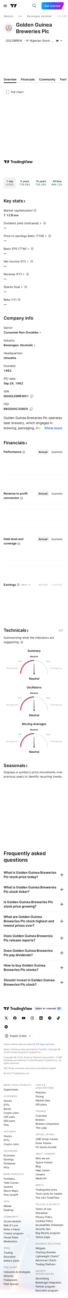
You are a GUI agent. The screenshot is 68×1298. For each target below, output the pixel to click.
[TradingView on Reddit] (6, 1026)
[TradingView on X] (6, 1018)
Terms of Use (43, 1208)
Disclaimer (42, 1212)
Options (8, 1186)
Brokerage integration (48, 1282)
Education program (47, 1290)
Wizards (8, 1275)
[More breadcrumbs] (20, 16)
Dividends (9, 1163)
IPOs (6, 1167)
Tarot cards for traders (49, 1193)
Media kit (41, 1178)
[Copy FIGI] (31, 409)
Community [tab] (47, 79)
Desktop (9, 1210)
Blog (38, 1166)
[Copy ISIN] (31, 396)
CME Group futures (47, 1139)
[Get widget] (60, 630)
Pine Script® (11, 1194)
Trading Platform (45, 1264)
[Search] (34, 5)
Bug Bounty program (48, 1232)
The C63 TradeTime (47, 1197)
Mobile (7, 1206)
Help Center (43, 1170)
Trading (8, 1252)
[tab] (43, 452)
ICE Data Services (45, 1044)
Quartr (53, 1068)
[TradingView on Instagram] (32, 1018)
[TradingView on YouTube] (23, 1018)
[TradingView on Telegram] (49, 1018)
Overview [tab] (10, 79)
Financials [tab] (28, 79)
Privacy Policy (44, 1216)
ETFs (6, 1104)
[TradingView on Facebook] (14, 1018)
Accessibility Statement (49, 1224)
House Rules (11, 1237)
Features (41, 1092)
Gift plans (41, 1104)
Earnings (9, 1159)
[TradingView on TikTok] (58, 1018)
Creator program (13, 1233)
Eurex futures (43, 1143)
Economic (9, 1155)
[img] (57, 40)
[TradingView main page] (13, 5)
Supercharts (11, 1089)
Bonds (7, 1108)
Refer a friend (12, 1229)
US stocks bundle (46, 1147)
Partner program (45, 1286)
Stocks (8, 1100)
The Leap (41, 1127)
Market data (43, 1100)
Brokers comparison (47, 1123)
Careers (40, 1174)
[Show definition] (35, 210)
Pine (6, 1124)
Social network (12, 1221)
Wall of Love (11, 1225)
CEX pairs (9, 1116)
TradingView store (46, 1189)
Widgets (40, 1248)
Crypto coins (11, 1112)
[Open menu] (5, 5)
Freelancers (10, 1279)
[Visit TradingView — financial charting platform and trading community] (18, 161)
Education (9, 1256)
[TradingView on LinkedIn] (41, 1018)
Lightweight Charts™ (48, 1256)
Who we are (43, 1158)
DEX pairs (9, 1120)
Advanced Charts (46, 1260)
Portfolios (9, 1178)
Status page (43, 1236)
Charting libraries (46, 1252)
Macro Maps (11, 1190)
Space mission (44, 1162)
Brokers (40, 1119)
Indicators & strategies (17, 1271)
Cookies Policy (44, 1220)
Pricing (40, 1096)
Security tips (43, 1228)
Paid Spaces (11, 1283)
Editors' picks (11, 1260)
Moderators (10, 1241)
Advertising (42, 1278)
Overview (41, 1115)
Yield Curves (11, 1182)
